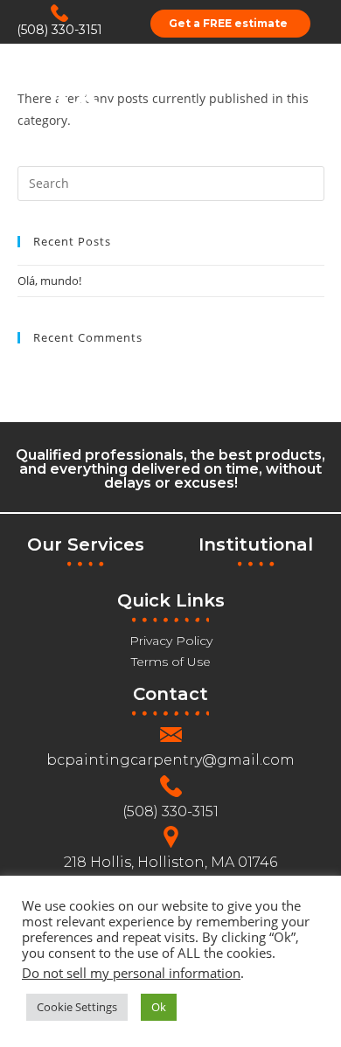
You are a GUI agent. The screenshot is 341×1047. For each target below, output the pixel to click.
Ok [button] (158, 1007)
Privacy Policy (170, 640)
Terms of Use (171, 661)
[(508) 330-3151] (59, 13)
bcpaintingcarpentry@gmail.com (170, 760)
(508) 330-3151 (59, 30)
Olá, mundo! (49, 280)
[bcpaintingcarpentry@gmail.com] (171, 734)
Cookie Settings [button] (77, 1007)
